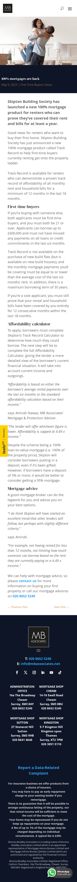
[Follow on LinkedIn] (42, 672)
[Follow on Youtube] (51, 672)
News (48, 85)
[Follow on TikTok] (60, 672)
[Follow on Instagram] (34, 672)
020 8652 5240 (24, 596)
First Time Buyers (32, 85)
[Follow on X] (25, 672)
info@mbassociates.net (40, 663)
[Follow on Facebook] (17, 672)
